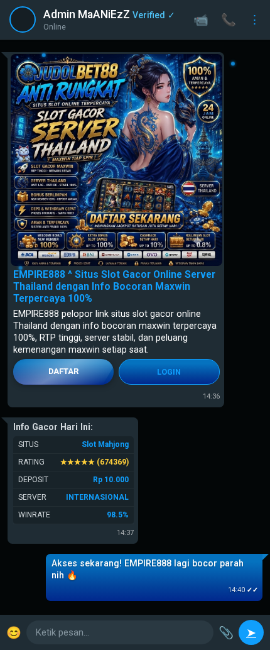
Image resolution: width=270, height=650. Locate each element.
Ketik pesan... (62, 632)
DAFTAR (63, 371)
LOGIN (169, 372)
